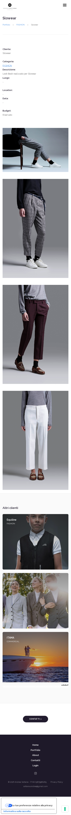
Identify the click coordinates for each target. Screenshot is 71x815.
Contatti (35, 760)
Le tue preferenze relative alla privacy (32, 805)
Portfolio (6, 25)
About (35, 755)
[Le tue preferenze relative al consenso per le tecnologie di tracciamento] (65, 809)
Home (35, 745)
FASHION (20, 25)
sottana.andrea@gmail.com (35, 786)
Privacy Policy (56, 782)
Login (35, 765)
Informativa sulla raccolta (17, 811)
